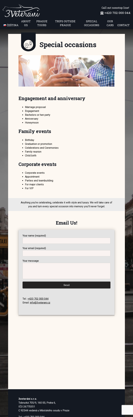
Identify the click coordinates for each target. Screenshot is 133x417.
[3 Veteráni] (21, 10)
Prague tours (41, 23)
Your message (31, 260)
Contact (123, 25)
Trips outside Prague (65, 23)
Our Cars (110, 23)
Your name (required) (34, 235)
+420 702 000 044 (117, 13)
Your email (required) (34, 248)
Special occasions (91, 23)
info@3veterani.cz (40, 302)
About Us (26, 23)
